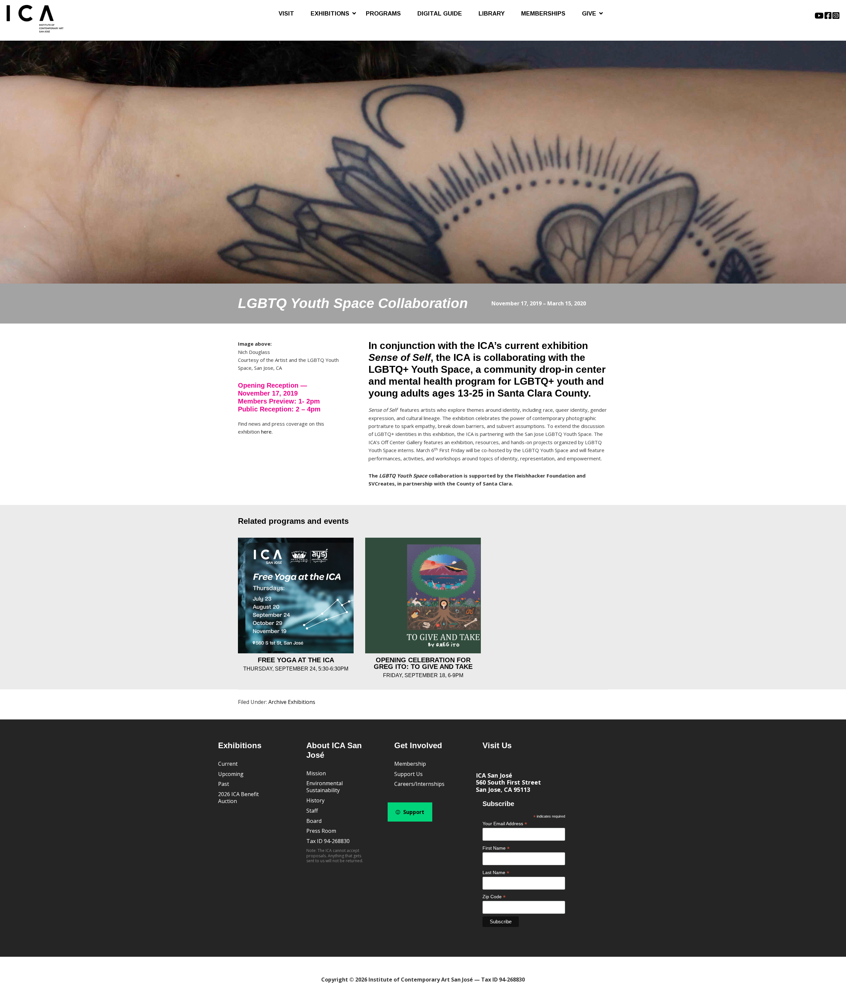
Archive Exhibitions (291, 702)
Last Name (495, 872)
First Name (496, 848)
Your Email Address (504, 824)
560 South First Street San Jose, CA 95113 (508, 785)
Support (413, 812)
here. (267, 431)
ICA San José (494, 775)
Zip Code (494, 897)
